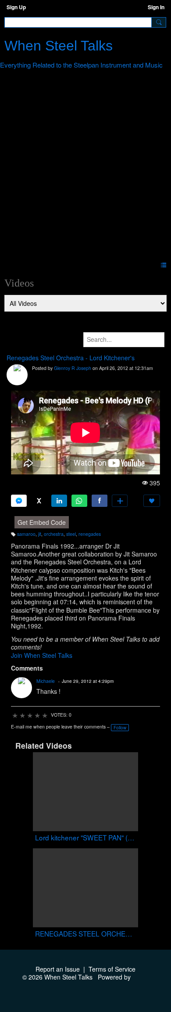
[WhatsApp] (79, 501)
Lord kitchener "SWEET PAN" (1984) (85, 837)
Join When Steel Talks (41, 655)
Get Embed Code (42, 522)
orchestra (54, 534)
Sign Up (16, 7)
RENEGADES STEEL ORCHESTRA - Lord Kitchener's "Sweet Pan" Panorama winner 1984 (85, 933)
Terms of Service (112, 969)
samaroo (26, 534)
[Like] (151, 501)
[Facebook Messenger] (19, 501)
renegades (89, 534)
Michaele (45, 681)
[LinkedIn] (59, 501)
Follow (120, 728)
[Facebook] (99, 501)
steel (71, 534)
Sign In (156, 7)
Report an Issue (58, 969)
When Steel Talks (58, 46)
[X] (39, 501)
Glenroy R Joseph (72, 368)
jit (39, 534)
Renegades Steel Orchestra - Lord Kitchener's (71, 357)
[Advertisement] (85, 166)
